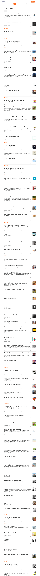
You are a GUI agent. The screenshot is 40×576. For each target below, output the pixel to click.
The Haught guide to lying (10, 456)
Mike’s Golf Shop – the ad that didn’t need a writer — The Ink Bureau (17, 353)
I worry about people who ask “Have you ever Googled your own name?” (17, 509)
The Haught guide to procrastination (12, 41)
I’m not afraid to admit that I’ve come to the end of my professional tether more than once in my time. (17, 209)
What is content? (8, 376)
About (25, 3)
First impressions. (7, 518)
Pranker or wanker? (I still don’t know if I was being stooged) (16, 117)
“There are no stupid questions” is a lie (12, 480)
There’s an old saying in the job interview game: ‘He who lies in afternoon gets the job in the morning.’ (17, 458)
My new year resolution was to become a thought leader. (14, 371)
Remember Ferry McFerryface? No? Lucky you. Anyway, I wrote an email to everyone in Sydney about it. (17, 52)
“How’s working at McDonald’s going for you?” (14, 306)
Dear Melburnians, (7, 475)
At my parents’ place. (7, 250)
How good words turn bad (9, 196)
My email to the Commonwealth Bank (12, 328)
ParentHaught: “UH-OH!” (9, 258)
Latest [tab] (5, 10)
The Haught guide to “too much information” (14, 282)
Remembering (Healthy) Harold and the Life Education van (17, 126)
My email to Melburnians (9, 473)
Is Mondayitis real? (8, 232)
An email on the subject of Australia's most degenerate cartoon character (17, 15)
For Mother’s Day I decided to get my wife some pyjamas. (14, 534)
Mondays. (5, 234)
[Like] (4, 17)
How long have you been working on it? (11, 42)
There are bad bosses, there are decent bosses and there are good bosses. (17, 153)
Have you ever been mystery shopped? (11, 24)
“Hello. (5, 503)
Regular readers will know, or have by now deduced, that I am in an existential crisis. (16, 244)
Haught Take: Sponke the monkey (11, 90)
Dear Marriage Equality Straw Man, (10, 101)
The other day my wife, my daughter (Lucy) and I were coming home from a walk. (17, 260)
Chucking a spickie (8, 495)
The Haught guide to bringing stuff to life (13, 345)
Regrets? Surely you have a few (11, 272)
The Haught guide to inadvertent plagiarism (14, 413)
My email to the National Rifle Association (13, 397)
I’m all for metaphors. (8, 316)
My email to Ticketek (9, 31)
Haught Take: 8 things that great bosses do (13, 152)
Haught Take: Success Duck (10, 158)
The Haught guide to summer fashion (12, 384)
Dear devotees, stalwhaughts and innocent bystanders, (13, 169)
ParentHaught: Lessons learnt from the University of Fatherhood (16, 215)
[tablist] (6, 11)
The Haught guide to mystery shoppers (13, 22)
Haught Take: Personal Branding (11, 136)
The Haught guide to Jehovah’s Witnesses (13, 449)
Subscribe (32, 1)
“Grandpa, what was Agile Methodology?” (13, 265)
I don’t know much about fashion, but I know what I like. (14, 385)
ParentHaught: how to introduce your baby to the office (16, 548)
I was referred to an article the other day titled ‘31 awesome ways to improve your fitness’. (16, 379)
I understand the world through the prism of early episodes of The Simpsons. (16, 574)
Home (15, 3)
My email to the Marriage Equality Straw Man (14, 100)
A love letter (6, 539)
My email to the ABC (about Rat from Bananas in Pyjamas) (17, 13)
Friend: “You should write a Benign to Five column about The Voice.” (16, 527)
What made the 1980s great (10, 360)
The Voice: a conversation (10, 526)
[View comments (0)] (13, 17)
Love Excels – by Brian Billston (11, 439)
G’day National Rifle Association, (9, 398)
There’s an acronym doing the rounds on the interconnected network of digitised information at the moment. (16, 284)
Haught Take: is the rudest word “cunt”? (13, 177)
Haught (9, 16)
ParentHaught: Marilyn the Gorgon (12, 249)
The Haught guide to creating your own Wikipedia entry (17, 508)
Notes (18, 3)
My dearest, (6, 540)
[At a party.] (6, 307)
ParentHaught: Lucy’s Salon (10, 84)
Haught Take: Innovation (9, 145)
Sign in (37, 1)
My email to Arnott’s (8, 297)
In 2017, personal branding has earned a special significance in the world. (17, 137)
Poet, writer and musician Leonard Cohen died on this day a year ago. (16, 68)
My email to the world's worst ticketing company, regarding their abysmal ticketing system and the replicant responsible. (17, 33)
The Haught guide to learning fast (11, 106)
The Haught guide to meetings (11, 488)
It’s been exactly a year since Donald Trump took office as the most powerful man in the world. (17, 60)
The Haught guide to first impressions (12, 517)
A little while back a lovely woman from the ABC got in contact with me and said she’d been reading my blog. (17, 227)
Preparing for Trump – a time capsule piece (13, 57)
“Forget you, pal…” (8, 572)
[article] (20, 15)
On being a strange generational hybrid (13, 241)
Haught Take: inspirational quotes (11, 391)
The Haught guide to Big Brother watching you (14, 74)
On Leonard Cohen (8, 67)
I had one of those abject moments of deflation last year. (14, 415)
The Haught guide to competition (11, 464)
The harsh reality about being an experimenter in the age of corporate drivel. (17, 146)
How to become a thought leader (11, 370)
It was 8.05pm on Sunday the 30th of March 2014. (13, 496)
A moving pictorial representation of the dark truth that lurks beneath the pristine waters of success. (17, 160)
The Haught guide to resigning (11, 321)
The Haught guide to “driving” (11, 564)
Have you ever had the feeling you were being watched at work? (15, 119)
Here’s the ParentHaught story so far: (10, 549)
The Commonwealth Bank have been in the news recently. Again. (15, 330)
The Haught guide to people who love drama (14, 289)
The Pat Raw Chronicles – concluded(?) (12, 429)
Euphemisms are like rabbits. (9, 424)
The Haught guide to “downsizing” (11, 422)
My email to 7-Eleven (9, 337)
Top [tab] (8, 10)
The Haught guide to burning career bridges (14, 206)
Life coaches (6, 502)
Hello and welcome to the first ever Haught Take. (12, 392)
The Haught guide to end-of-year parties (13, 187)
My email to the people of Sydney (11, 50)
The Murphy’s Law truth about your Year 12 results (15, 406)
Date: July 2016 (6, 85)
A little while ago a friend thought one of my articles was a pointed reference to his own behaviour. (17, 291)
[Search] (35, 11)
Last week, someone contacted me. (10, 298)
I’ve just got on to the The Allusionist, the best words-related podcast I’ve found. (17, 179)
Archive (21, 3)
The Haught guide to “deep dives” (11, 314)
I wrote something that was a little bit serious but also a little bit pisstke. (16, 355)
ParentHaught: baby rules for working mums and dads (16, 554)
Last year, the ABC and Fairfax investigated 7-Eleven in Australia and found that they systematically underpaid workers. (17, 339)
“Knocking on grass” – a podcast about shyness (14, 225)
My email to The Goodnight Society (12, 532)
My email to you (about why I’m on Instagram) (14, 168)
